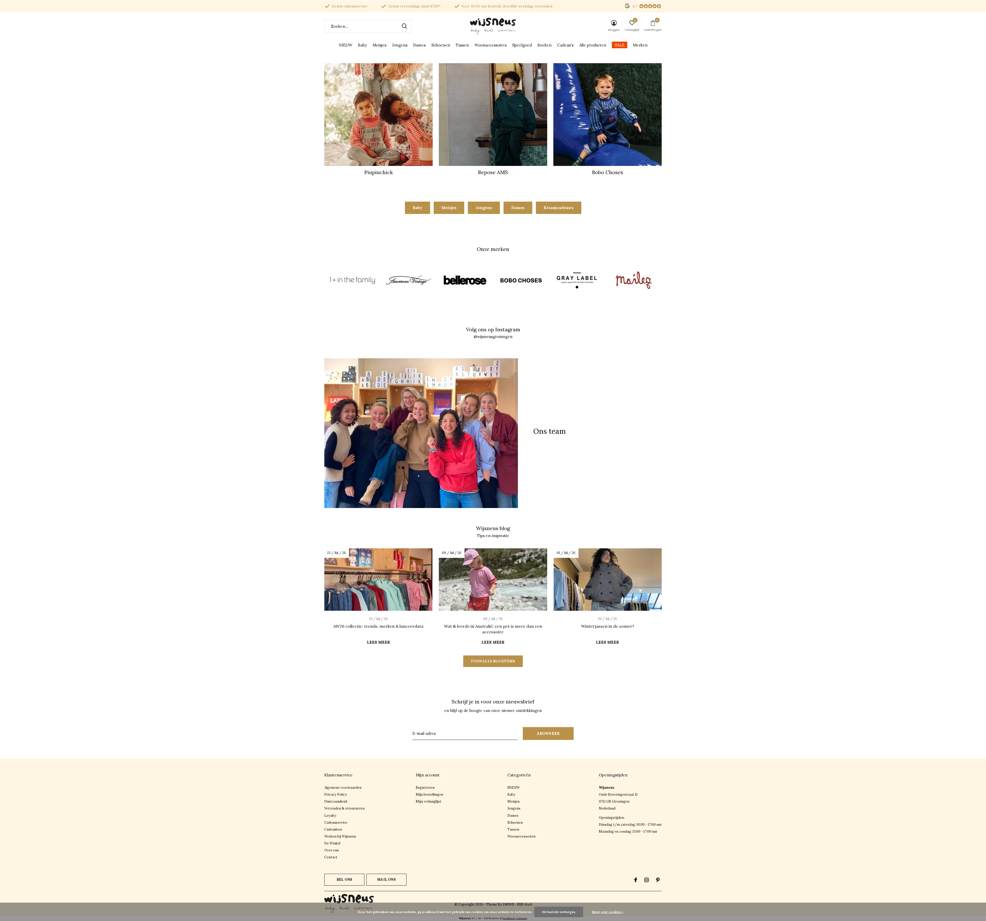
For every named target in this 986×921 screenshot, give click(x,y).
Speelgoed (522, 45)
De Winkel (332, 843)
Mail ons (386, 879)
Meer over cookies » (607, 912)
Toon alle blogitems (493, 661)
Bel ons (344, 879)
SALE (619, 45)
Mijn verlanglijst (428, 801)
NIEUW (345, 45)
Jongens (399, 45)
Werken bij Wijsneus (340, 836)
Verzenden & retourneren (344, 808)
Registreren (425, 787)
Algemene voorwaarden (343, 787)
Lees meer (378, 642)
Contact (330, 857)
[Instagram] (646, 880)
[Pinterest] (658, 880)
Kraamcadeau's (559, 207)
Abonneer (548, 733)
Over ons (331, 850)
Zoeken (404, 26)
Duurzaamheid (335, 801)
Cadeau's (565, 45)
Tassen (462, 45)
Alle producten (592, 45)
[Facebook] (635, 880)
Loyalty (330, 815)
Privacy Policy (335, 794)
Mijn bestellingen (429, 794)
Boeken (544, 45)
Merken (640, 45)
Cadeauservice (335, 822)
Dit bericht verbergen (558, 912)
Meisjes (379, 45)
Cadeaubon (333, 829)
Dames (419, 45)
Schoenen (440, 45)
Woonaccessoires (491, 45)
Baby (362, 45)
